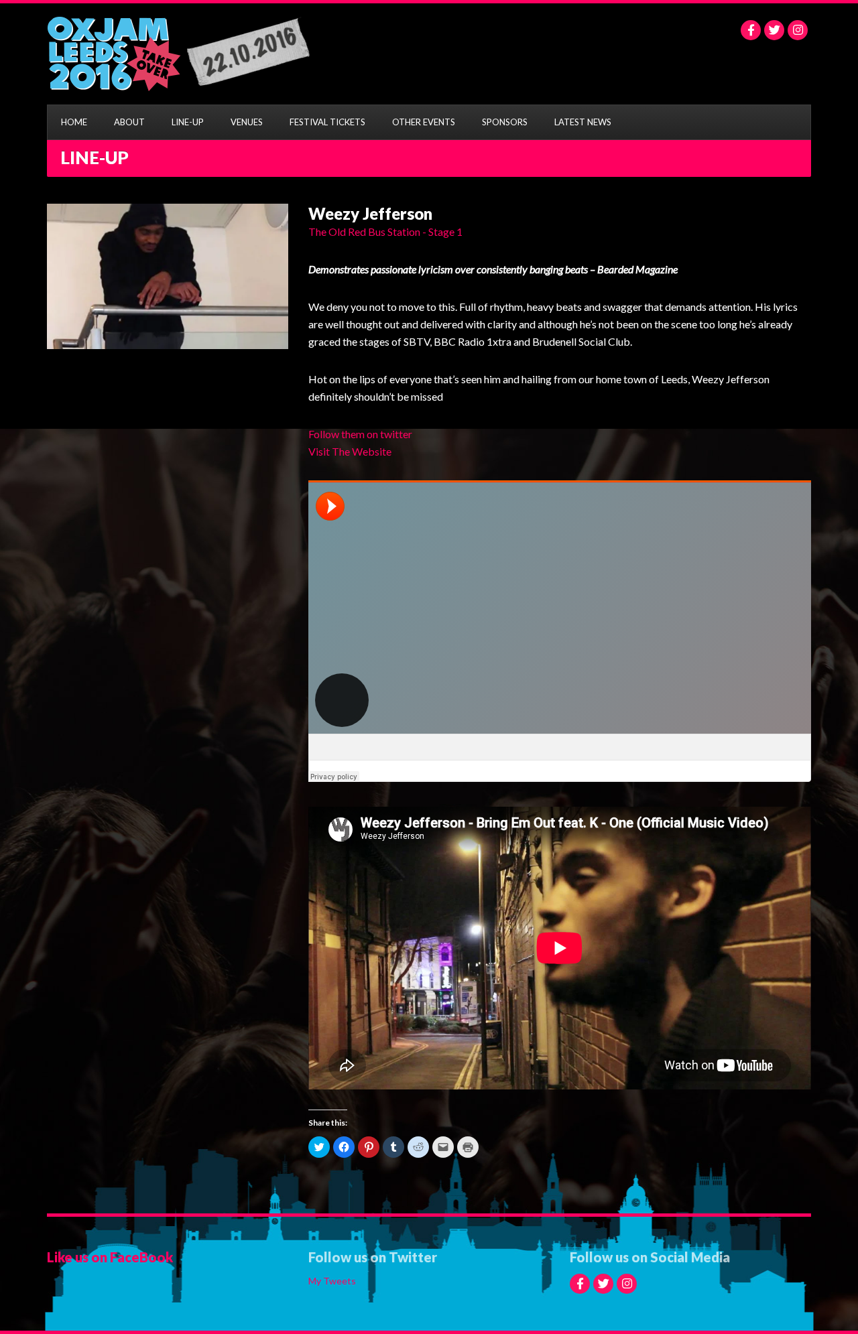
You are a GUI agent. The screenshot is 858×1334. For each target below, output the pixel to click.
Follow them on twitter (360, 433)
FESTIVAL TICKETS (327, 122)
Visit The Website (349, 451)
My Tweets (332, 1280)
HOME (74, 122)
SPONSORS (505, 122)
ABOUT (129, 122)
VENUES (247, 122)
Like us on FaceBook (110, 1257)
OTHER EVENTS (423, 122)
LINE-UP (188, 122)
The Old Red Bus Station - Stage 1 (385, 231)
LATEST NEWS (582, 122)
